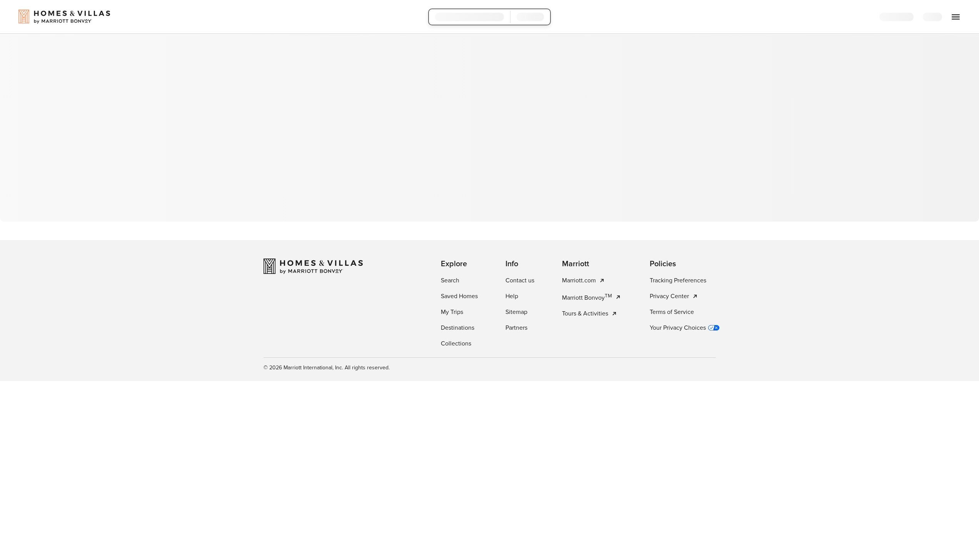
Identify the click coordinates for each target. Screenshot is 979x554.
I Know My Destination (448, 193)
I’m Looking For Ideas (533, 193)
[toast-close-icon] (611, 515)
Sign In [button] (938, 17)
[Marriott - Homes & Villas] (313, 358)
